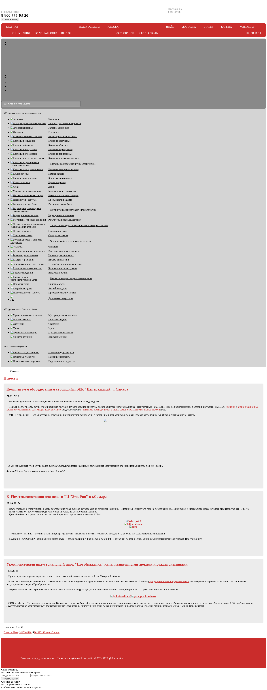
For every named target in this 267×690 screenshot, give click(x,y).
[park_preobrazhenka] (143, 596)
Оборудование (124, 33)
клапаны (230, 407)
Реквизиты (253, 33)
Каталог (113, 26)
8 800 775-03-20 (14, 15)
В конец (56, 632)
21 (37, 632)
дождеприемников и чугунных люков (169, 581)
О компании (21, 33)
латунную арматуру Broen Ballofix (101, 409)
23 (42, 632)
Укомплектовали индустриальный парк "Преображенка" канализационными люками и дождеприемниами (97, 564)
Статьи (208, 26)
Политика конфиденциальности (37, 658)
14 (20, 632)
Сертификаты (148, 33)
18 (30, 632)
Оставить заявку (10, 19)
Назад (16, 632)
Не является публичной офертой (74, 658)
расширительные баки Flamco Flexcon (140, 409)
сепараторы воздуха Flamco (46, 409)
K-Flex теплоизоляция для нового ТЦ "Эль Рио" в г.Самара (56, 497)
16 (25, 632)
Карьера (226, 26)
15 (23, 632)
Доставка (189, 26)
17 (28, 632)
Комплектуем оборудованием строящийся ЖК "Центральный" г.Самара (67, 389)
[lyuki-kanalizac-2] (120, 596)
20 (35, 632)
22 (40, 632)
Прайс (170, 26)
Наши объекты (89, 26)
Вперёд (48, 632)
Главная (12, 26)
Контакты (247, 26)
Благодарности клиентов (53, 33)
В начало (8, 632)
